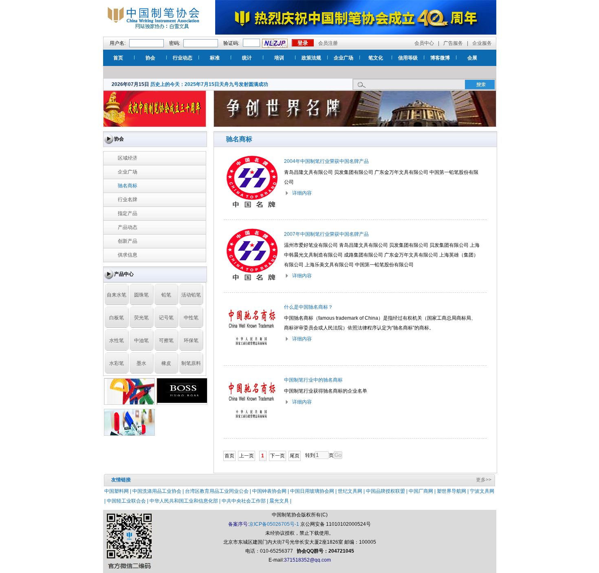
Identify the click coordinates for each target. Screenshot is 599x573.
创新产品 (127, 241)
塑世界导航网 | (453, 491)
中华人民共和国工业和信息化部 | (186, 501)
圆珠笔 (141, 295)
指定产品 (127, 213)
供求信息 (127, 255)
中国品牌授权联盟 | (387, 491)
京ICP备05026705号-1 (274, 524)
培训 (279, 58)
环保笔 (191, 340)
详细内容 (302, 193)
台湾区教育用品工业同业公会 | (218, 491)
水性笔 (116, 340)
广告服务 (453, 43)
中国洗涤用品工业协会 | (158, 491)
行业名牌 (127, 199)
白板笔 (116, 318)
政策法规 (311, 58)
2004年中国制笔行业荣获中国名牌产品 (326, 161)
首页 (118, 58)
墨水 (141, 363)
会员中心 (424, 43)
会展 (472, 58)
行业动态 (182, 58)
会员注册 (328, 43)
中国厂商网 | (423, 491)
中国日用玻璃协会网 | (314, 491)
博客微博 (440, 58)
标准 (215, 58)
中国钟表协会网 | (271, 491)
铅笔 (166, 295)
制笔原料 (191, 363)
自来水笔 (116, 295)
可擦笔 (166, 340)
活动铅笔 (191, 295)
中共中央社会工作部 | (245, 501)
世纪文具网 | (352, 491)
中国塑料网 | (118, 491)
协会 (150, 58)
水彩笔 (116, 363)
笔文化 (375, 58)
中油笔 (141, 340)
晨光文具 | (280, 501)
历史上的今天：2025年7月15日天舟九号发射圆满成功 (209, 84)
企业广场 (343, 58)
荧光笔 (141, 318)
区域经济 (127, 158)
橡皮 (166, 363)
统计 (247, 58)
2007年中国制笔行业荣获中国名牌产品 (326, 234)
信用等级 (408, 58)
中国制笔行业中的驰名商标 (313, 380)
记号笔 (166, 318)
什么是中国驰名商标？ (308, 307)
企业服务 (482, 43)
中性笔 (191, 318)
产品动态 (127, 227)
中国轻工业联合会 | (128, 501)
